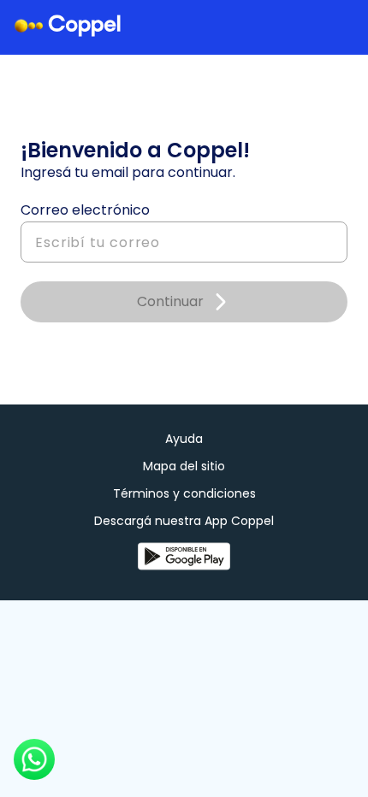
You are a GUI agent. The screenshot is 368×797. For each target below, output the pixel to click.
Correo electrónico (85, 210)
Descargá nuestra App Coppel (184, 521)
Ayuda (184, 439)
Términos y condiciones (184, 493)
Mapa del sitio (184, 466)
